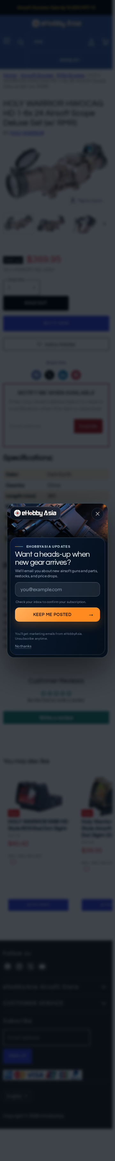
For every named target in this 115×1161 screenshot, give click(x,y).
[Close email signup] (97, 514)
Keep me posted (52, 614)
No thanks (23, 646)
